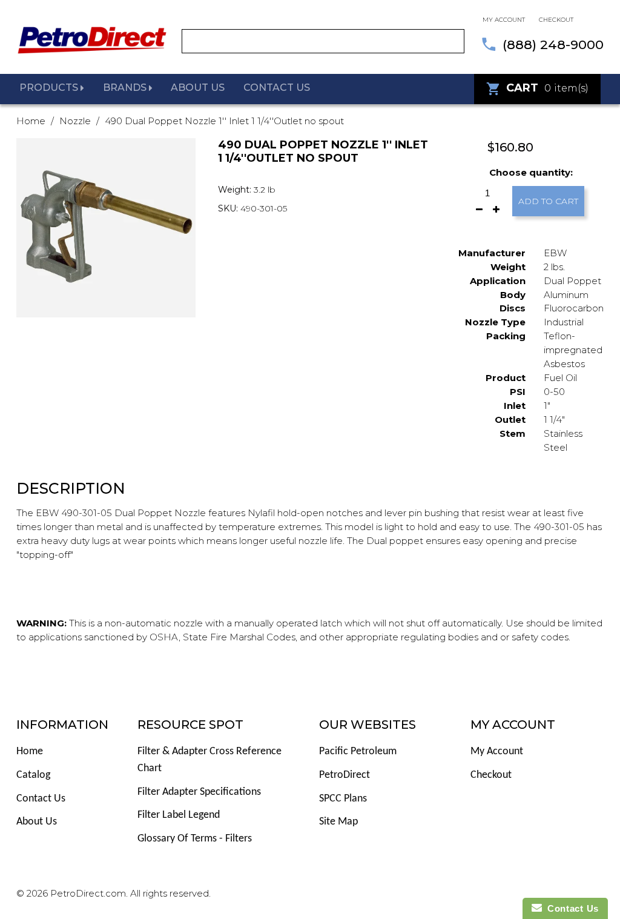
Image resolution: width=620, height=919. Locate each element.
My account (504, 20)
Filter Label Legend (178, 815)
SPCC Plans (343, 799)
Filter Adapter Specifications (199, 792)
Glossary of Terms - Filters (194, 838)
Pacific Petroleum (358, 751)
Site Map (338, 822)
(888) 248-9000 (553, 44)
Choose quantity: (531, 172)
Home (30, 121)
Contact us (276, 87)
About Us (36, 822)
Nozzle (75, 121)
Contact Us (40, 799)
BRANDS (126, 87)
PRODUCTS (50, 87)
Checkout (556, 20)
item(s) (547, 88)
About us (198, 87)
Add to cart (548, 201)
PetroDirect (344, 775)
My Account (496, 751)
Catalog (33, 775)
